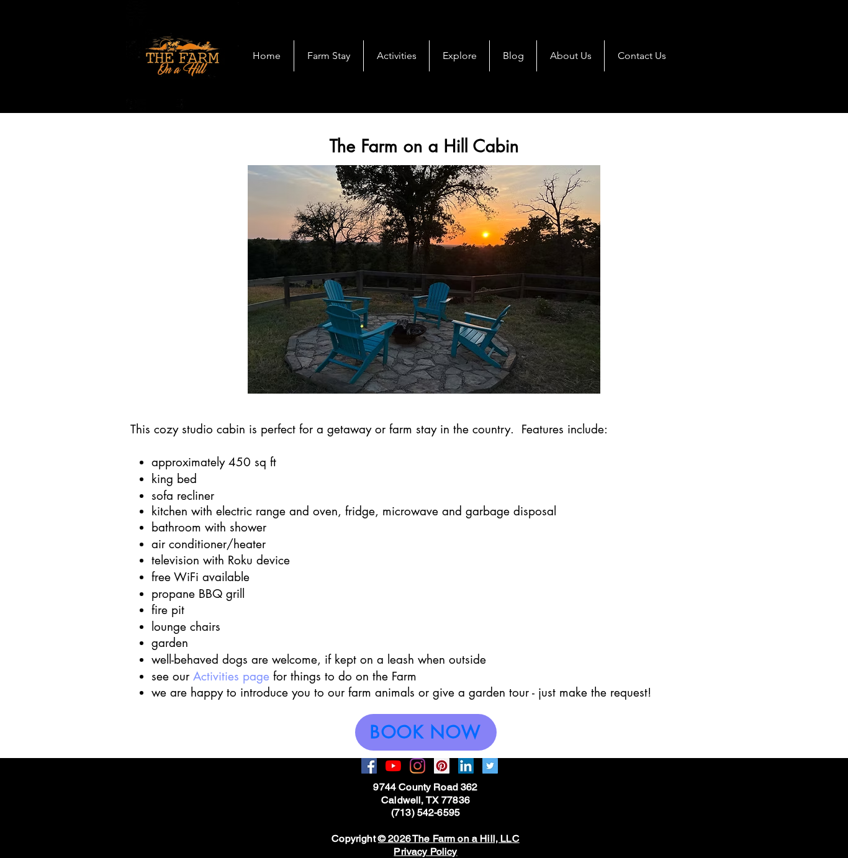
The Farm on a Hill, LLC (466, 838)
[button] (424, 279)
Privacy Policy (425, 851)
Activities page (231, 676)
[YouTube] (393, 766)
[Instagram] (417, 766)
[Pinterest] (441, 766)
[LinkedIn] (466, 766)
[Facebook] (369, 766)
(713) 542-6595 (425, 812)
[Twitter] (490, 766)
